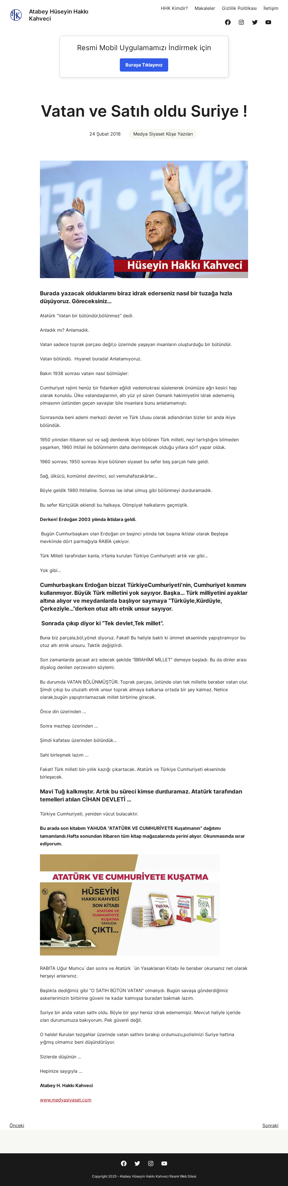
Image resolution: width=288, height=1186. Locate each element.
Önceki (17, 1125)
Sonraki (270, 1125)
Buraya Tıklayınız (144, 65)
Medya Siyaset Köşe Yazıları (163, 134)
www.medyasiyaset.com (65, 1100)
